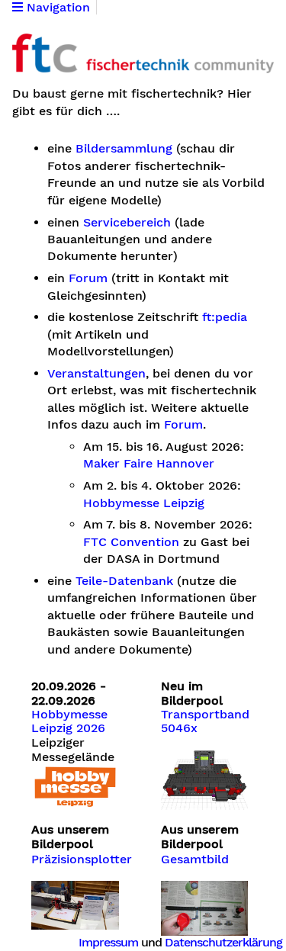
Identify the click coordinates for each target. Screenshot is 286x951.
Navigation (56, 7)
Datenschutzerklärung (223, 942)
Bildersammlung (124, 149)
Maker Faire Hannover (148, 464)
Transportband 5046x (205, 721)
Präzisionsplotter (81, 859)
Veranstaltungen (96, 374)
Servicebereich (127, 223)
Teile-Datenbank (124, 581)
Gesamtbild (195, 859)
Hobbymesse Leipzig (143, 503)
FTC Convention (131, 542)
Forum (88, 278)
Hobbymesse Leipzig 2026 (69, 721)
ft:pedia (224, 317)
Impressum (108, 942)
